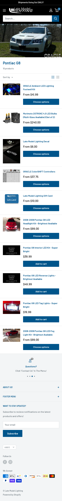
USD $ (7, 447)
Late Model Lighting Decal (36, 141)
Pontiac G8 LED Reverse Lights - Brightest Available (39, 277)
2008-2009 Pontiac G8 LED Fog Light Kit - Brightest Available (38, 333)
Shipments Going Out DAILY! (31, 2)
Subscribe (12, 433)
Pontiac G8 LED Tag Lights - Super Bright (40, 305)
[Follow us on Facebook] (5, 462)
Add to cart (41, 263)
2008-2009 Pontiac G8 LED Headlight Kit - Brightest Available (40, 221)
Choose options (41, 101)
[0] (57, 10)
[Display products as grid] (58, 77)
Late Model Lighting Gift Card (37, 195)
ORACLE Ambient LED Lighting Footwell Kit (38, 87)
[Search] (55, 18)
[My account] (50, 10)
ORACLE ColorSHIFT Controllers (39, 171)
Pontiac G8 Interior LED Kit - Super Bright (40, 249)
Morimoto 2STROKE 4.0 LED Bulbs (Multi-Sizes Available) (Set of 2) (40, 115)
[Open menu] (4, 10)
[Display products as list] (53, 77)
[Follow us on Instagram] (10, 462)
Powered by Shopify (12, 494)
